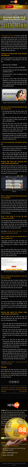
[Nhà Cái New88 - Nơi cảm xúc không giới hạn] (14, 2)
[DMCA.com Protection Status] (6, 438)
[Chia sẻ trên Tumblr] (18, 382)
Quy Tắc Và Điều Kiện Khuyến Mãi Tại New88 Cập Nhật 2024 (21, 389)
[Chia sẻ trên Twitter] (12, 382)
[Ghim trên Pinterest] (15, 382)
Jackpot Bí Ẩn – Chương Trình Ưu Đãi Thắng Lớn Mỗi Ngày (7, 389)
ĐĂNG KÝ (9, 6)
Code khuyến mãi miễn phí (8, 35)
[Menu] (26, 3)
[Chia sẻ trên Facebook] (10, 382)
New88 (8, 373)
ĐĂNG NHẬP (19, 6)
